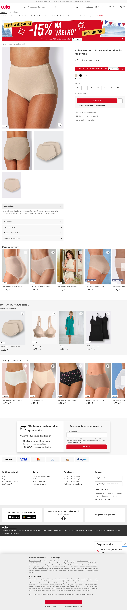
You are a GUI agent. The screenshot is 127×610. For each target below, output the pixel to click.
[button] (3, 44)
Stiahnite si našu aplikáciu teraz (22, 512)
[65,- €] (71, 327)
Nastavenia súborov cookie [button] (112, 530)
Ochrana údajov (47, 530)
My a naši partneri (35, 561)
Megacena (91, 16)
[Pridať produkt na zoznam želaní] (120, 100)
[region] (63, 582)
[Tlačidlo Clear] (53, 7)
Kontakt (98, 472)
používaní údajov (82, 561)
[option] (76, 75)
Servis (35, 472)
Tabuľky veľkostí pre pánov (73, 479)
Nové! (18, 16)
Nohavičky (22, 44)
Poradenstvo (69, 472)
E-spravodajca (7, 479)
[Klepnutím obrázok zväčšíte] (60, 125)
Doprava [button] (96, 60)
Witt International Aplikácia (11, 481)
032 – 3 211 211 (102, 499)
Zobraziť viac (77, 442)
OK (63, 602)
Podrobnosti (8, 222)
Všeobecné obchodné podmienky (29, 530)
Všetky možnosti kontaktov (108, 484)
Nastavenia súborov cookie (73, 606)
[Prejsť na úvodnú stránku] (5, 7)
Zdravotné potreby (70, 16)
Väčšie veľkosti (56, 16)
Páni (9, 12)
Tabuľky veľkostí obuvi (71, 481)
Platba (35, 479)
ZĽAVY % (100, 16)
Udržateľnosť (7, 484)
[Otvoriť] (121, 39)
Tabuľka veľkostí (82, 93)
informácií (86, 569)
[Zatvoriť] (125, 544)
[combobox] (43, 7)
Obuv (47, 16)
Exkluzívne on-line (7, 16)
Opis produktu (9, 206)
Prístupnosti (58, 530)
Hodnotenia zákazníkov (12, 238)
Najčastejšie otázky (39, 484)
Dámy (3, 12)
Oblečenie (25, 16)
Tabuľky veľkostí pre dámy (73, 476)
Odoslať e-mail (106, 478)
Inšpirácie (82, 16)
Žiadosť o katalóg (39, 481)
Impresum (67, 530)
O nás (4, 476)
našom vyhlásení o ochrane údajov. (82, 594)
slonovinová (78, 79)
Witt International (10, 472)
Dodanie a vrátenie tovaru (42, 476)
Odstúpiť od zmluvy (9, 530)
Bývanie (15, 12)
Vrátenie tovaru (9, 227)
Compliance (98, 530)
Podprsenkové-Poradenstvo (73, 484)
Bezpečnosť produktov (12, 233)
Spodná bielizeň (37, 16)
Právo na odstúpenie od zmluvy (82, 530)
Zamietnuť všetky (50, 606)
